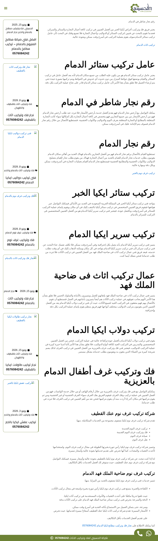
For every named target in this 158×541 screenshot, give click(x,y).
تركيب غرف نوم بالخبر (143, 173)
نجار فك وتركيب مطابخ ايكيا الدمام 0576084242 (107, 525)
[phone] (140, 533)
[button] (5, 8)
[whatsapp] (149, 533)
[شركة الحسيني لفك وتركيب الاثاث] (141, 8)
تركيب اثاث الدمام (146, 45)
